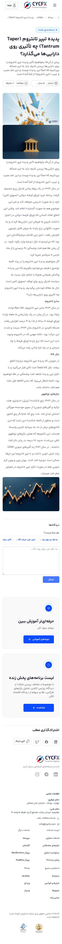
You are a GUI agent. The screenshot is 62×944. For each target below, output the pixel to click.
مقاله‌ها (26, 876)
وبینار (27, 890)
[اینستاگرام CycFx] (37, 774)
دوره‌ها (26, 838)
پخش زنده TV (52, 860)
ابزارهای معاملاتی (50, 845)
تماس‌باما (54, 898)
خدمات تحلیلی (52, 838)
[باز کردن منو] (55, 5)
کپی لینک (20, 741)
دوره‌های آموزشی (40, 639)
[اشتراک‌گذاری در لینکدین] (55, 742)
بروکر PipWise (23, 860)
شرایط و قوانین (52, 883)
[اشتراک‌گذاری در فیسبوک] (46, 742)
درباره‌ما (55, 876)
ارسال (51, 579)
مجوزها (55, 890)
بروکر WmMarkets (21, 853)
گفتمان (26, 845)
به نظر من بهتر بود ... (49, 539)
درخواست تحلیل (51, 853)
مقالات (40, 17)
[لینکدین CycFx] (55, 774)
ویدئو (27, 883)
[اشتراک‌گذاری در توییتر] (37, 742)
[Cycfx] (35, 5)
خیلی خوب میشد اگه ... (25, 539)
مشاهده (41, 708)
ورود (9, 5)
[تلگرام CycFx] (46, 774)
